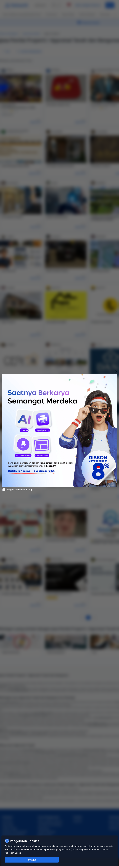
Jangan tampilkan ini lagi (19, 489)
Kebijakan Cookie (13, 853)
